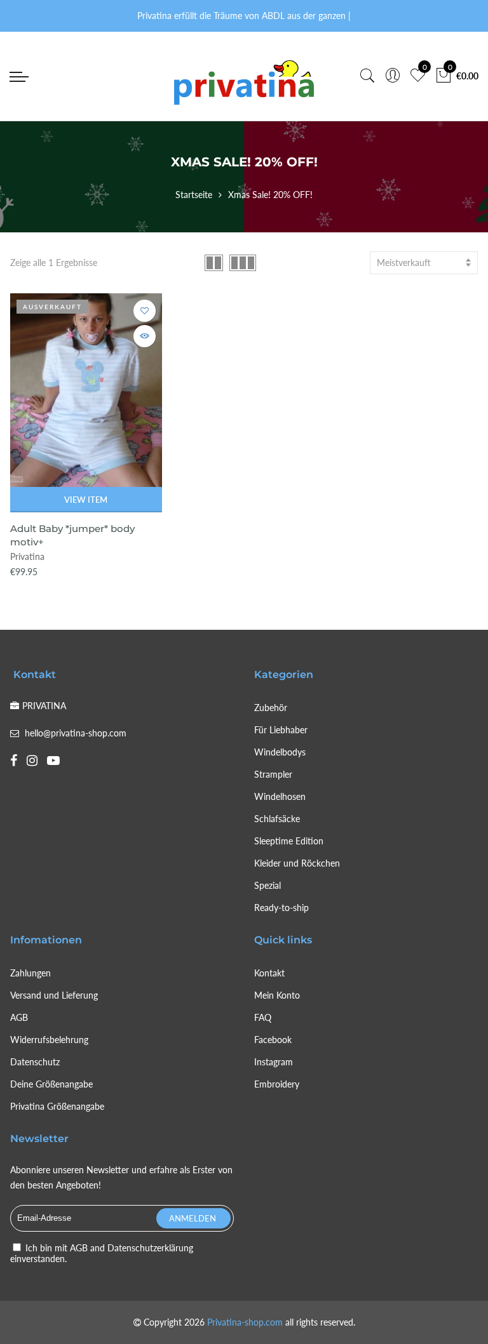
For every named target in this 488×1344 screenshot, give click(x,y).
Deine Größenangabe (51, 1084)
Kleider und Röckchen (297, 863)
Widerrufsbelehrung (49, 1039)
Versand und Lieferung (54, 995)
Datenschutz (35, 1061)
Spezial (267, 885)
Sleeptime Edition (288, 840)
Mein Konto (277, 995)
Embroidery (276, 1084)
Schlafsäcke (277, 818)
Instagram (273, 1061)
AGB (19, 1017)
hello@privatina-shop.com (75, 733)
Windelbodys (280, 752)
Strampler (273, 774)
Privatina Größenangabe (57, 1106)
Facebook (273, 1039)
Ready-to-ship (281, 907)
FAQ (262, 1017)
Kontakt (269, 973)
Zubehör (270, 707)
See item (144, 336)
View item (85, 500)
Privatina (27, 556)
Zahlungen (30, 973)
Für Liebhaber (281, 729)
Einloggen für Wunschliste (144, 311)
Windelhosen (280, 796)
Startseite (193, 194)
